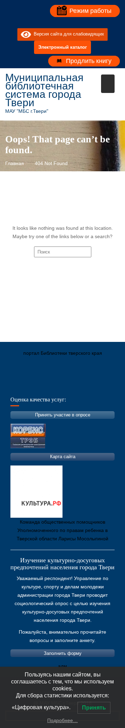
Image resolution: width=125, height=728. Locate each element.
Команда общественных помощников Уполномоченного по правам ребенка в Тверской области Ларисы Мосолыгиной (62, 530)
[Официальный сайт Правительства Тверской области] (104, 385)
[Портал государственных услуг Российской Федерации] (41, 385)
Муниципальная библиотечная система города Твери (44, 90)
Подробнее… (62, 720)
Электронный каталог (62, 47)
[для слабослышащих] (68, 22)
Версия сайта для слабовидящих (67, 34)
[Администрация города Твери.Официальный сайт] (20, 385)
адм (62, 666)
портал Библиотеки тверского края (62, 353)
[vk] (56, 22)
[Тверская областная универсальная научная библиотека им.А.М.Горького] (62, 385)
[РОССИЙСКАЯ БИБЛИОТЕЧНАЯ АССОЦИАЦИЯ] (83, 385)
